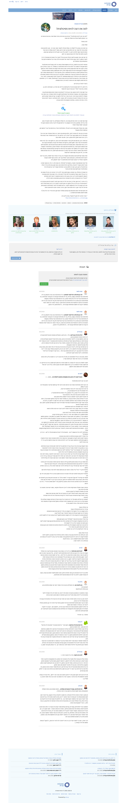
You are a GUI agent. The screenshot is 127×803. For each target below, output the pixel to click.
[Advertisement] (73, 737)
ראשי (116, 10)
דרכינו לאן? (59, 249)
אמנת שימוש (64, 794)
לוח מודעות (87, 10)
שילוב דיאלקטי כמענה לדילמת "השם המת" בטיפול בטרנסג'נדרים (45, 773)
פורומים (80, 10)
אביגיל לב (85, 33)
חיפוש (10, 1)
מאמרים (111, 10)
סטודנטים (64, 203)
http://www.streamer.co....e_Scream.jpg (76, 198)
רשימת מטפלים (96, 10)
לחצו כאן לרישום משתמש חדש (79, 280)
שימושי (70, 10)
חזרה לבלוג (15, 258)
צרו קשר (17, 1)
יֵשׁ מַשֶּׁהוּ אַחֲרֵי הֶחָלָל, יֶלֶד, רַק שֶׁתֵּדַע (106, 768)
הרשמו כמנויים (64, 33)
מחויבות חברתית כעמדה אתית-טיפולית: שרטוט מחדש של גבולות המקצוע (43, 768)
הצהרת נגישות (71, 794)
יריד (75, 10)
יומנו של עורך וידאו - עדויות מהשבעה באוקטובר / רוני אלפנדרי (99, 763)
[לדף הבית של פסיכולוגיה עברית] (110, 4)
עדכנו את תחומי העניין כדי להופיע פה (104, 237)
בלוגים (104, 10)
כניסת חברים (44, 284)
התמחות (69, 203)
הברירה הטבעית (78, 24)
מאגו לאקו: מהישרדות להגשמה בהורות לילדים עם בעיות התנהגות (45, 763)
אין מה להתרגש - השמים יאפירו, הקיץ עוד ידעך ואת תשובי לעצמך (99, 773)
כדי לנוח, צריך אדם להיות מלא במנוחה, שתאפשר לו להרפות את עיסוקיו (97, 758)
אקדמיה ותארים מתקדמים (77, 203)
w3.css (67, 797)
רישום (22, 1)
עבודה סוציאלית (48, 203)
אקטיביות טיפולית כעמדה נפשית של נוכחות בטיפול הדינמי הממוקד (44, 758)
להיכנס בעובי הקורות (109, 249)
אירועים (64, 10)
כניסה (26, 1)
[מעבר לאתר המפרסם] (63, 16)
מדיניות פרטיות (56, 794)
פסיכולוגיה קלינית (56, 203)
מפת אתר (48, 794)
